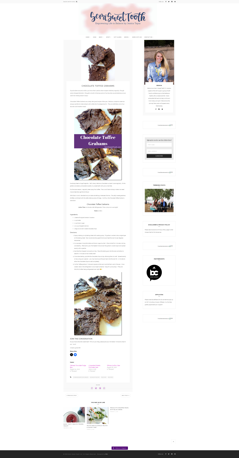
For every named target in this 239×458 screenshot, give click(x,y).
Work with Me (137, 37)
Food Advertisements (162, 125)
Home (87, 37)
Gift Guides (117, 37)
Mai (106, 454)
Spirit (108, 37)
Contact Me (148, 37)
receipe (103, 377)
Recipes (160, 205)
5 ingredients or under (80, 377)
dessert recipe (95, 377)
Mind (94, 37)
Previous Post (72, 395)
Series (126, 37)
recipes (110, 377)
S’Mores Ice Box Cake (113, 365)
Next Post (125, 395)
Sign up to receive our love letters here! (159, 140)
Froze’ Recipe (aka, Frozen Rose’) (166, 208)
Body (100, 37)
